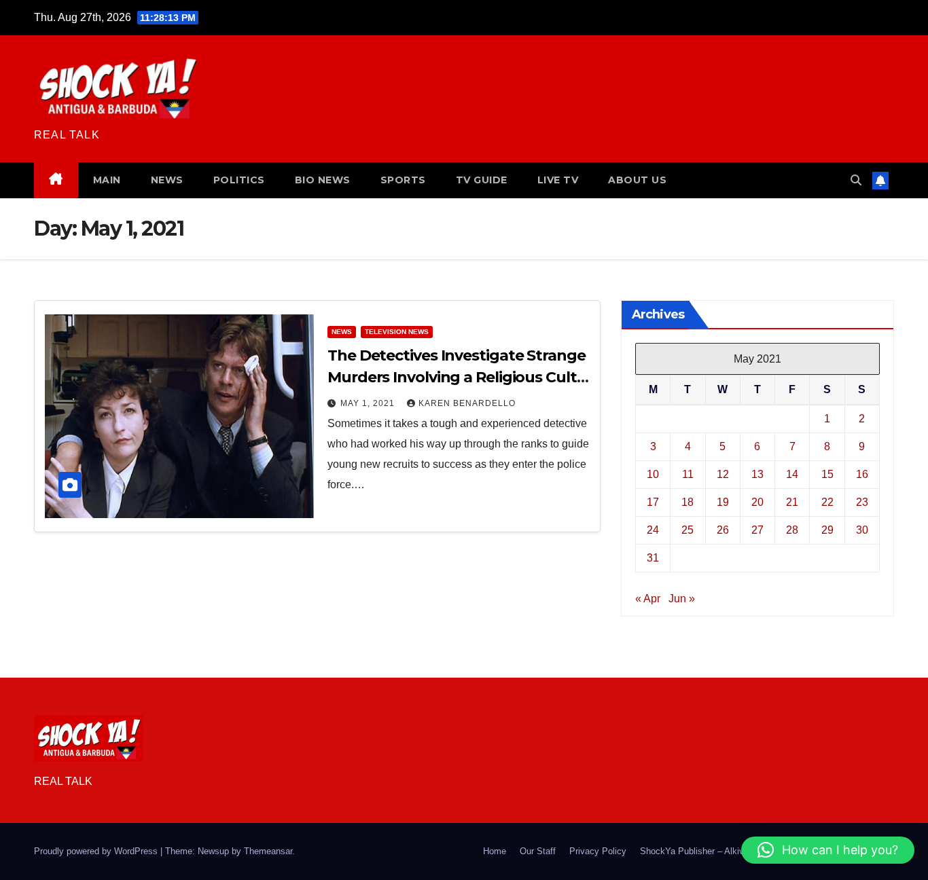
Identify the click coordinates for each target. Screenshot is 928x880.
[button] (856, 180)
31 (653, 558)
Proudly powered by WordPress (97, 851)
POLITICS (239, 180)
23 (862, 502)
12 (723, 474)
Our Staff (538, 851)
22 (827, 502)
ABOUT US (637, 180)
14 (792, 474)
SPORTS (403, 180)
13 (757, 474)
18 (687, 502)
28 (792, 530)
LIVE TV (558, 180)
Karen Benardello (467, 403)
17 (653, 502)
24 (653, 530)
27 (757, 530)
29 (827, 530)
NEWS (167, 180)
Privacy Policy (597, 851)
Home (494, 851)
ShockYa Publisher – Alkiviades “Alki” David (726, 851)
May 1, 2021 (368, 403)
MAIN (107, 180)
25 (687, 530)
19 (723, 502)
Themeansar (268, 851)
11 (688, 474)
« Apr (647, 598)
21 (792, 502)
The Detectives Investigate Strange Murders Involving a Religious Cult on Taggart (456, 377)
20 (757, 502)
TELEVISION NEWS (397, 331)
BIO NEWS (323, 180)
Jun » (681, 598)
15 (827, 474)
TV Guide (481, 180)
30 (862, 530)
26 (723, 530)
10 (653, 474)
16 (862, 474)
